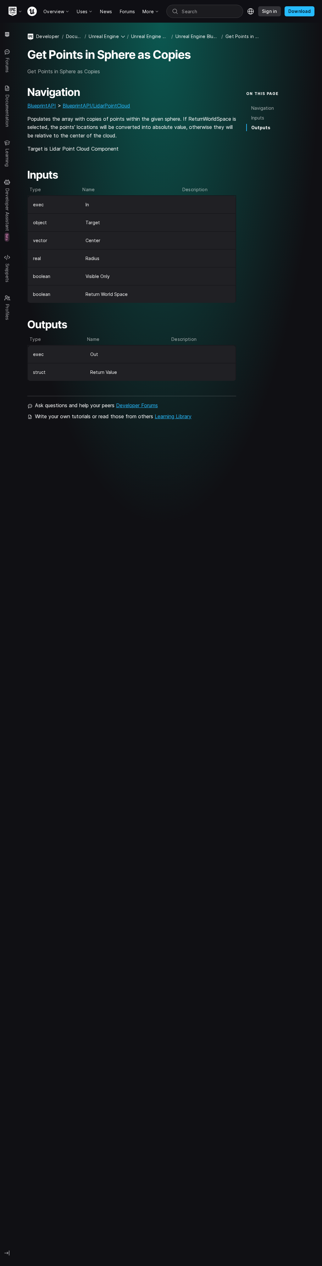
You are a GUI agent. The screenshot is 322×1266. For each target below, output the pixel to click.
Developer (47, 36)
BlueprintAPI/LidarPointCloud (96, 106)
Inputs (257, 117)
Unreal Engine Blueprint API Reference (197, 36)
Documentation (74, 36)
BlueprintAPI (41, 106)
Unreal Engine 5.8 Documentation (150, 36)
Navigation (262, 108)
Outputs (260, 127)
